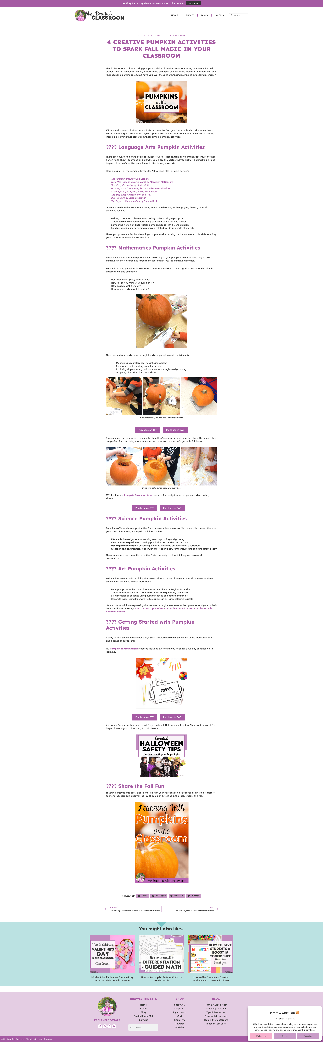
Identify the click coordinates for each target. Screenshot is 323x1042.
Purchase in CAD (175, 429)
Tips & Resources (215, 1012)
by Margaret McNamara (142, 181)
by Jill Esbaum (134, 191)
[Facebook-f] (100, 1026)
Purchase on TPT (148, 429)
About (190, 15)
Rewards (179, 1023)
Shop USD (179, 1008)
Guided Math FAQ (143, 1016)
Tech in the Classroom (216, 1019)
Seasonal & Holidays (174, 36)
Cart (179, 1016)
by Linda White (130, 185)
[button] (142, 896)
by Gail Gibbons (130, 178)
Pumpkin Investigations (138, 495)
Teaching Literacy (216, 1008)
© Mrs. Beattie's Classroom (13, 1039)
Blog (204, 15)
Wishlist (179, 1027)
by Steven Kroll (134, 201)
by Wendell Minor (141, 188)
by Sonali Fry (131, 194)
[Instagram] (105, 1026)
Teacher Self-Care (216, 1023)
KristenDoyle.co (45, 1039)
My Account (179, 1012)
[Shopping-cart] (114, 1026)
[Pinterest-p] (109, 1026)
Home (174, 15)
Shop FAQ (179, 1019)
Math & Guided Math (149, 36)
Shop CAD (179, 1004)
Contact (143, 1019)
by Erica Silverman (128, 197)
